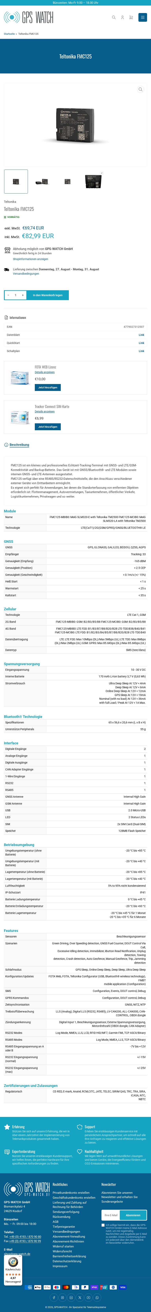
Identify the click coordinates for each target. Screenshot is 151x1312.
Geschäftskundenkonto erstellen (74, 1197)
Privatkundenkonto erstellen (71, 1193)
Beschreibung (19, 445)
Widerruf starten (63, 1246)
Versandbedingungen (26, 273)
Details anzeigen (45, 372)
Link (141, 334)
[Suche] (114, 17)
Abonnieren (133, 1215)
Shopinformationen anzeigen (30, 259)
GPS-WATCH (60, 1307)
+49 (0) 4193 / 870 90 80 (25, 1237)
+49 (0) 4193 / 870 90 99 (25, 1241)
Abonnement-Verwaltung (69, 1236)
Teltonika (10, 202)
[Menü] (19, 1257)
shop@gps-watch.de (17, 1254)
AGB (55, 1222)
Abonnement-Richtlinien (68, 1241)
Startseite (9, 33)
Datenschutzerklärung (67, 1261)
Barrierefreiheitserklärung (69, 1256)
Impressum (60, 1266)
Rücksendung (61, 1217)
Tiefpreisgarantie (64, 1226)
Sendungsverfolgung (66, 1212)
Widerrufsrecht (62, 1251)
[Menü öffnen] (142, 17)
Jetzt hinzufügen (47, 387)
